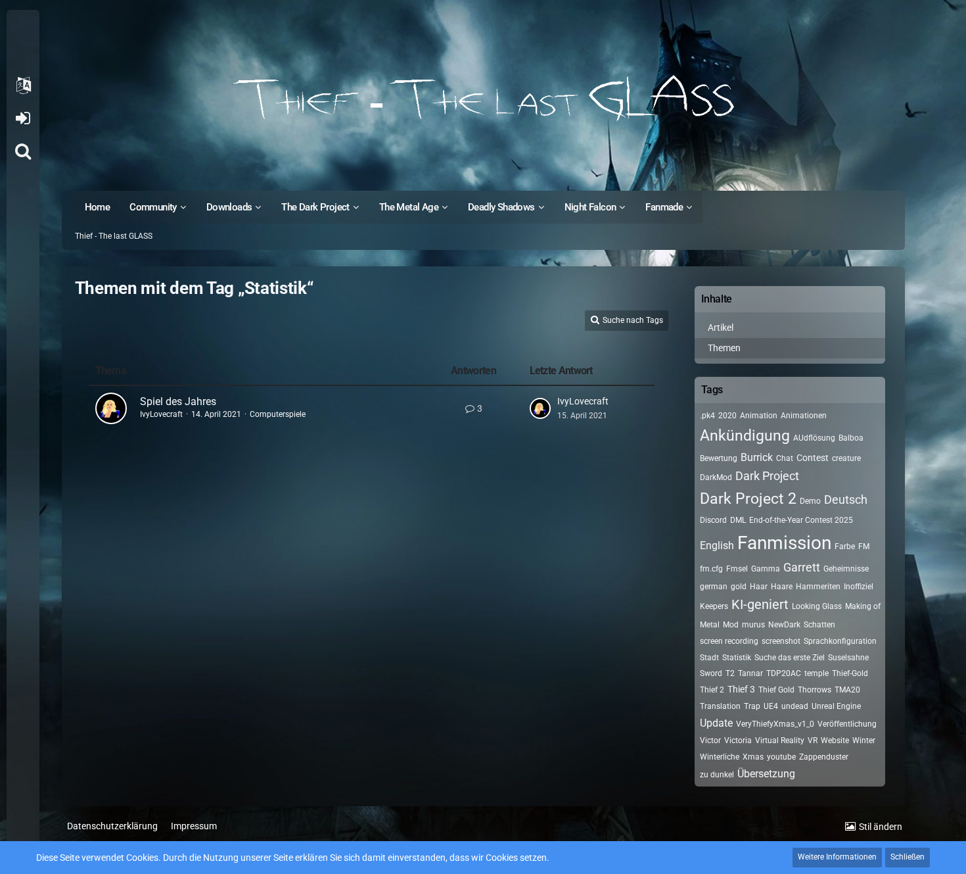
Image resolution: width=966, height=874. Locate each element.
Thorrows (814, 689)
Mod (731, 624)
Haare (782, 586)
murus (753, 624)
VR (812, 740)
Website (835, 740)
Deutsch (845, 499)
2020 (727, 415)
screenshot (781, 641)
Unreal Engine (836, 706)
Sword (711, 673)
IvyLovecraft (161, 414)
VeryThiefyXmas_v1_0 (775, 724)
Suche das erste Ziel (789, 657)
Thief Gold (776, 689)
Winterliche (719, 757)
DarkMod (716, 477)
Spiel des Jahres (178, 401)
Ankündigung (745, 436)
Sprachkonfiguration (840, 641)
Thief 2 (712, 689)
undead (794, 706)
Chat (784, 458)
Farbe (845, 546)
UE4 (771, 706)
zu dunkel (717, 774)
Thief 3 (741, 689)
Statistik (736, 657)
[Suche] (23, 151)
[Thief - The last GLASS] (483, 98)
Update (716, 723)
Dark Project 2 (748, 499)
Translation (720, 706)
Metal (710, 624)
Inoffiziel (858, 586)
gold (739, 586)
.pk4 (707, 415)
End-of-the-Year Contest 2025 (801, 520)
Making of (863, 606)
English (717, 545)
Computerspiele (278, 414)
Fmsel (737, 568)
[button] (23, 85)
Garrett (801, 567)
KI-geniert (760, 604)
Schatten (819, 624)
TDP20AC (783, 673)
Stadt (709, 657)
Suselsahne (848, 657)
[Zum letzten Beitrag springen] (540, 408)
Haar (759, 586)
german (713, 586)
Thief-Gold (850, 673)
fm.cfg (711, 568)
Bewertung (718, 458)
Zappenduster (823, 757)
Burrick (757, 457)
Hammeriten (818, 586)
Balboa (851, 438)
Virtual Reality (779, 740)
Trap (752, 706)
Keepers (714, 606)
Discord (713, 520)
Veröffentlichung (847, 724)
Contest (812, 457)
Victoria (738, 740)
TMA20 (847, 689)
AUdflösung (814, 438)
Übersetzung (766, 773)
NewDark (784, 624)
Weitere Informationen (837, 857)
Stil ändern (880, 826)
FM (863, 546)
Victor (710, 740)
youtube (781, 757)
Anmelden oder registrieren (23, 118)
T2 (730, 673)
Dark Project (767, 476)
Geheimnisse (846, 568)
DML (738, 520)
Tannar (750, 673)
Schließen (907, 857)
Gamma (765, 568)
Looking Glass (817, 606)
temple (816, 673)
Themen (724, 348)
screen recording (729, 641)
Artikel (720, 327)
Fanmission (784, 543)
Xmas (753, 757)
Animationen (804, 415)
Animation (758, 415)
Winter (863, 740)
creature (846, 458)
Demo (810, 501)
